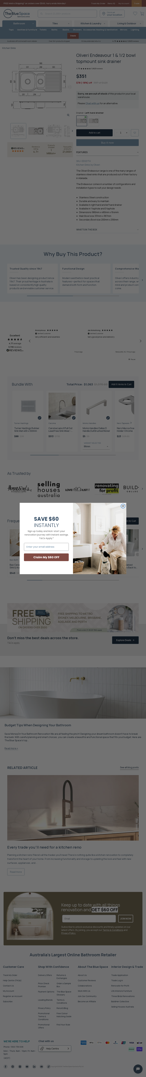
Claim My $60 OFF (46, 557)
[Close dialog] (123, 506)
